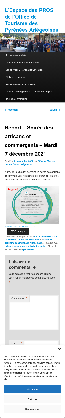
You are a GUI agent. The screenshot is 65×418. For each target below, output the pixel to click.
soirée (43, 246)
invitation (34, 246)
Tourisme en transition (16, 98)
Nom (16, 343)
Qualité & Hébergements (18, 91)
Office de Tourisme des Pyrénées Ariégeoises (31, 162)
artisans (9, 246)
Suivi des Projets (43, 91)
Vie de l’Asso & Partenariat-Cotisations (25, 69)
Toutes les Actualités (16, 55)
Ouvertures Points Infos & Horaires (23, 62)
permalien (28, 249)
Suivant (55, 109)
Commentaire (19, 298)
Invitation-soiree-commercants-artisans (21, 226)
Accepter (32, 389)
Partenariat (10, 239)
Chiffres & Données (15, 76)
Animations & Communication (20, 84)
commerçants (21, 246)
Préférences (32, 409)
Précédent (11, 109)
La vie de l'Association (45, 236)
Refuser (32, 399)
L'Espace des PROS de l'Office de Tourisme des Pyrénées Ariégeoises (31, 19)
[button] (59, 349)
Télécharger (18, 231)
